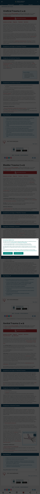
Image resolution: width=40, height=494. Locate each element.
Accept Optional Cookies (7, 253)
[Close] (37, 239)
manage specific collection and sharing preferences (29, 250)
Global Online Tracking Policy (22, 242)
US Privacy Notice (14, 242)
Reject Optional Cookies (18, 253)
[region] (20, 247)
